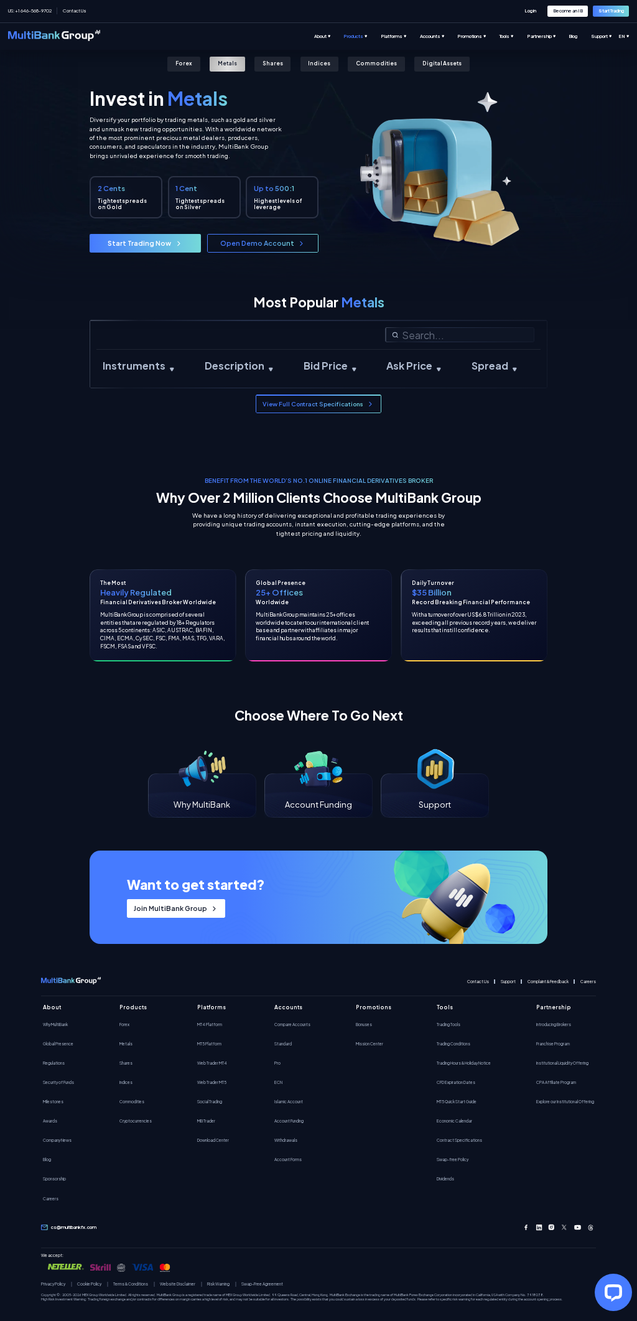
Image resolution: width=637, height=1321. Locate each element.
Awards (50, 1120)
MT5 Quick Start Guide (457, 1101)
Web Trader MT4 (212, 1062)
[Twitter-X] (564, 1227)
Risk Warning (218, 1284)
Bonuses (364, 1024)
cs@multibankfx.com (73, 1227)
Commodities (376, 63)
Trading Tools (448, 1024)
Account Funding (289, 1120)
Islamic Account (288, 1101)
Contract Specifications (459, 1139)
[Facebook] (526, 1227)
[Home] (54, 36)
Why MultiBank (55, 1024)
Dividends (445, 1178)
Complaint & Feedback (548, 981)
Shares (273, 63)
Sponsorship (54, 1178)
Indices (319, 63)
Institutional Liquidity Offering (562, 1062)
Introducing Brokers (553, 1024)
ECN (278, 1082)
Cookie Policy (89, 1284)
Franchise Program (553, 1043)
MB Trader (206, 1120)
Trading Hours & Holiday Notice (464, 1062)
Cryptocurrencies (135, 1120)
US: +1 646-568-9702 (30, 10)
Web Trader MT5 (211, 1082)
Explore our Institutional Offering (565, 1101)
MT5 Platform (209, 1043)
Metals (227, 63)
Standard (283, 1043)
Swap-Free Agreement (262, 1284)
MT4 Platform (209, 1024)
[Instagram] (551, 1227)
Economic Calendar (454, 1120)
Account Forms (288, 1159)
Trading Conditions (453, 1043)
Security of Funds (58, 1082)
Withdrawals (285, 1139)
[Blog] (579, 36)
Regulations (54, 1062)
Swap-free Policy (452, 1159)
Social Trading (209, 1101)
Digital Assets (442, 63)
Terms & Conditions (130, 1284)
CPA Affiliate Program (556, 1082)
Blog (47, 1159)
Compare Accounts (292, 1024)
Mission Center (369, 1043)
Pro (277, 1062)
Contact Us (74, 10)
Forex (183, 63)
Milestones (53, 1101)
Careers (588, 981)
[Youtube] (577, 1227)
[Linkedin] (539, 1227)
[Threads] (590, 1227)
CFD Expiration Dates (456, 1082)
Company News (57, 1139)
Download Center (213, 1139)
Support (508, 981)
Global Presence (58, 1043)
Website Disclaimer (177, 1284)
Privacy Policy (53, 1284)
